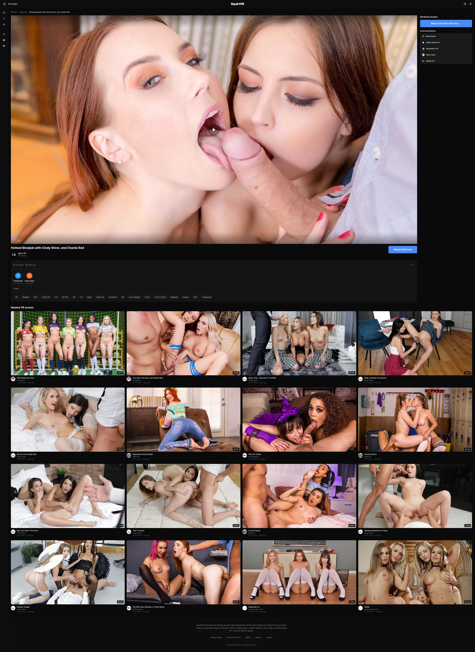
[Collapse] (412, 265)
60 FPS (65, 297)
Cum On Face (160, 297)
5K (56, 297)
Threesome (206, 297)
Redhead (174, 297)
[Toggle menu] (4, 3)
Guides (258, 637)
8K (123, 297)
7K (81, 297)
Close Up (100, 297)
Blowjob (26, 297)
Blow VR (23, 12)
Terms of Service (233, 637)
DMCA (247, 637)
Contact (269, 637)
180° (195, 297)
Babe (89, 297)
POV (35, 297)
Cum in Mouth (134, 297)
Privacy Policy (216, 637)
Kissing (186, 297)
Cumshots (113, 297)
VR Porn (14, 12)
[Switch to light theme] (470, 3)
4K (16, 297)
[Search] (465, 3)
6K (74, 297)
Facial (147, 297)
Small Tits (46, 297)
